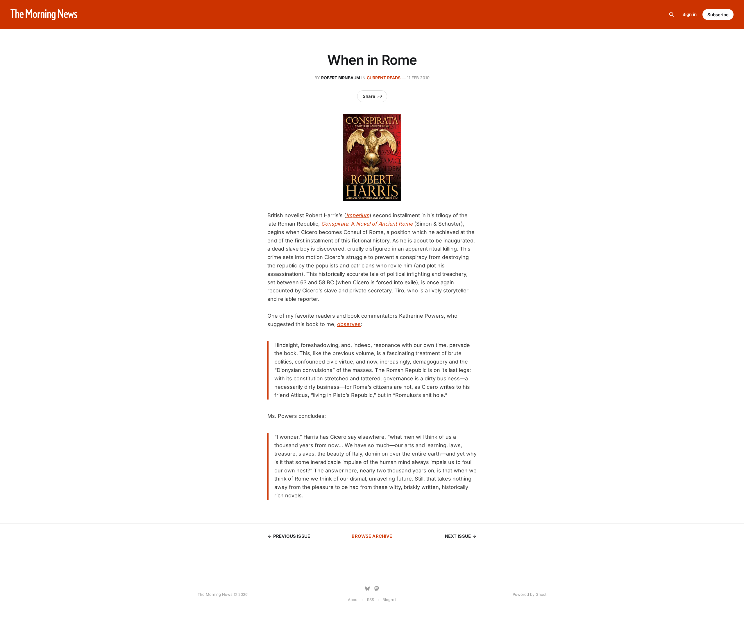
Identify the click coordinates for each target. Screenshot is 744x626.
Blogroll (389, 599)
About (353, 599)
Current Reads (383, 77)
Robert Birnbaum (340, 77)
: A (367, 224)
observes (349, 324)
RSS (370, 599)
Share (369, 96)
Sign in (689, 14)
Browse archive (372, 536)
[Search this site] (671, 14)
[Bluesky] (367, 588)
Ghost (541, 594)
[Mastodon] (376, 588)
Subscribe (718, 14)
